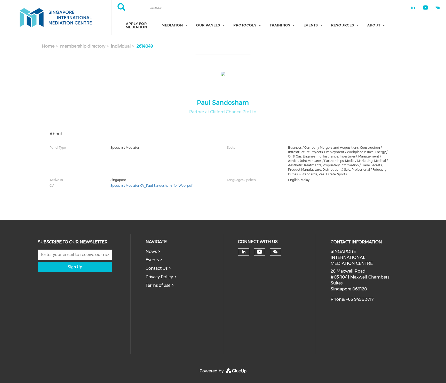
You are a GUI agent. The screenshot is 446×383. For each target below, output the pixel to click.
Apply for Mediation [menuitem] (136, 25)
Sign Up (75, 267)
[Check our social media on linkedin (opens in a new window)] (243, 252)
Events (152, 259)
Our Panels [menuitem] (208, 25)
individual (121, 46)
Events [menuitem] (311, 25)
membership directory (82, 46)
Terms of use (158, 285)
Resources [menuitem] (342, 25)
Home (48, 46)
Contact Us (157, 268)
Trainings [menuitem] (280, 25)
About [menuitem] (373, 25)
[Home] (55, 17)
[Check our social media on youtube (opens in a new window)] (260, 251)
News (151, 251)
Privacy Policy (159, 276)
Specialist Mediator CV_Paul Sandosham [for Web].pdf (151, 185)
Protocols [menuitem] (245, 25)
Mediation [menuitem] (172, 25)
